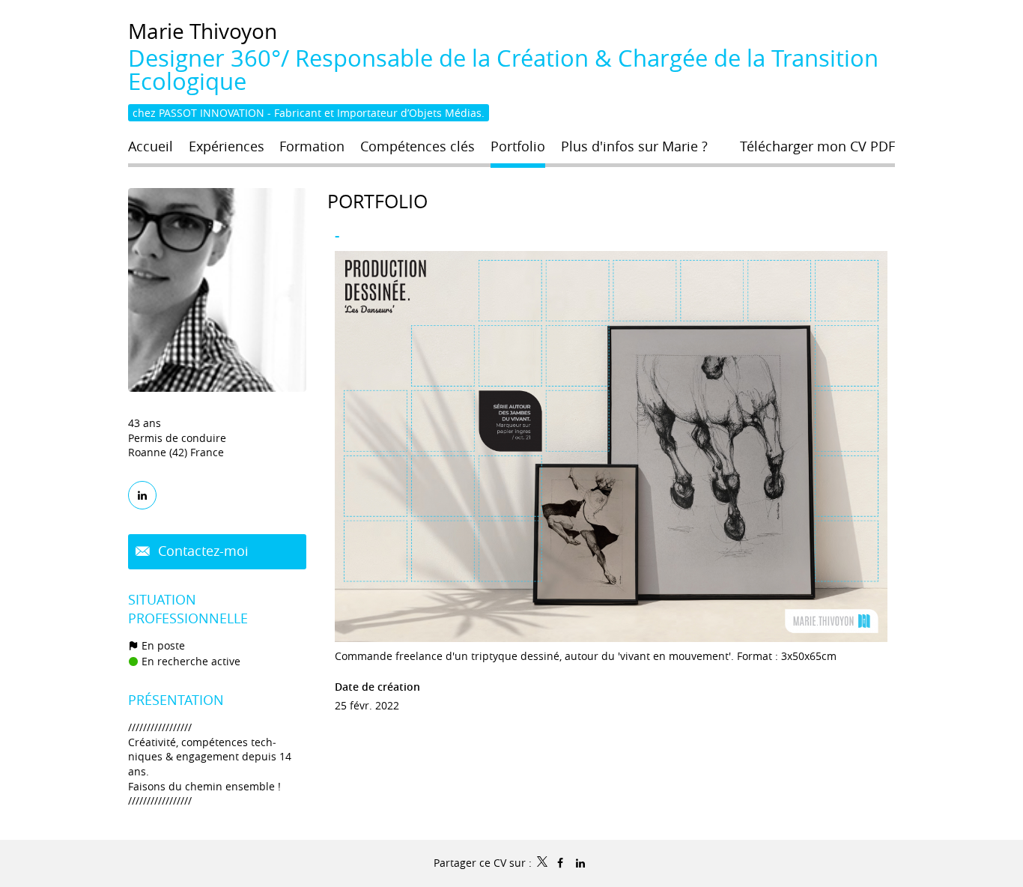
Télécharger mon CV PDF (817, 146)
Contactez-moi (201, 551)
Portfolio (377, 201)
